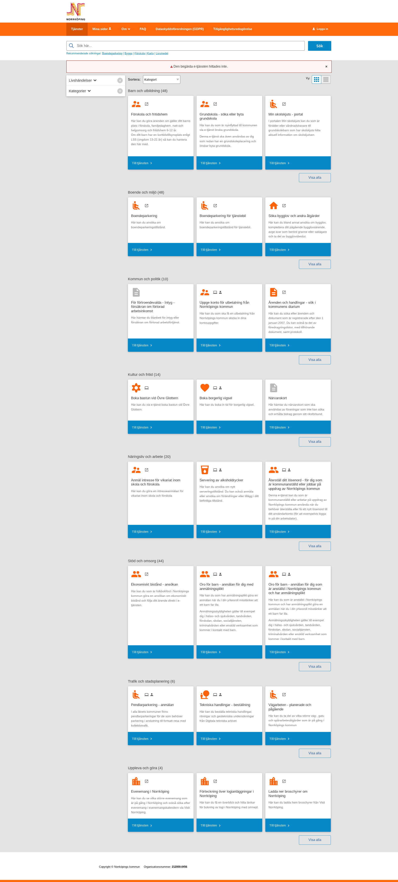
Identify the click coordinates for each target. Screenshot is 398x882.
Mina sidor (100, 29)
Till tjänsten (140, 163)
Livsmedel (162, 53)
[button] (120, 80)
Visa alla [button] (314, 177)
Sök (319, 45)
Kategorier (77, 91)
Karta (150, 53)
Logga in (320, 28)
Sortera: (134, 79)
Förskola (140, 53)
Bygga (128, 53)
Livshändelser (80, 80)
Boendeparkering (112, 53)
